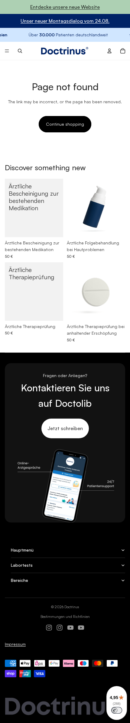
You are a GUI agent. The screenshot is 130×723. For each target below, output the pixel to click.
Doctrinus (71, 607)
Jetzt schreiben (65, 428)
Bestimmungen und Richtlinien (65, 616)
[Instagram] (49, 627)
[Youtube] (70, 627)
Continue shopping (65, 124)
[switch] (116, 710)
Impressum (15, 644)
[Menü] (7, 51)
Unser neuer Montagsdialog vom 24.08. (65, 21)
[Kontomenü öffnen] (109, 51)
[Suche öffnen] (20, 51)
